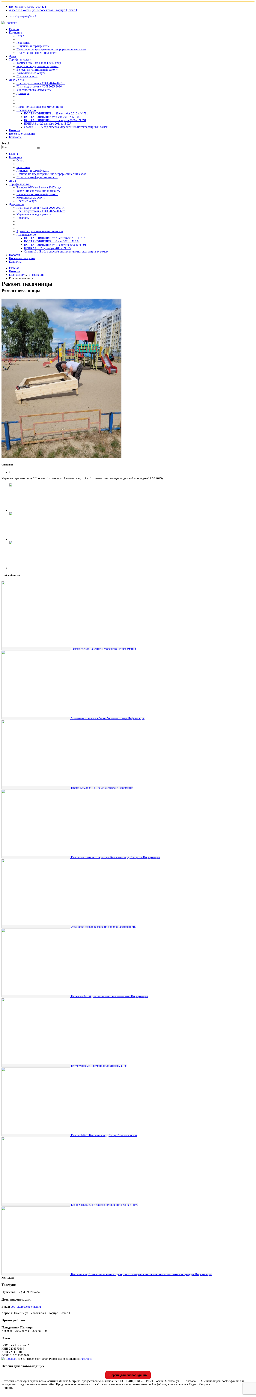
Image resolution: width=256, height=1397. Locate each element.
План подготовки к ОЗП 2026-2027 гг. (40, 83)
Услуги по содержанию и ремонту (38, 66)
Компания (15, 32)
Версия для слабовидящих (128, 1375)
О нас (20, 35)
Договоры (22, 93)
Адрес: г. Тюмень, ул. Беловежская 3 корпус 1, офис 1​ (43, 10)
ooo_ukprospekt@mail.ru (24, 16)
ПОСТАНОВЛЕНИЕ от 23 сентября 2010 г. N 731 (56, 113)
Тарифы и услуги (20, 59)
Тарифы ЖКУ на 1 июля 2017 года (38, 62)
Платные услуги (26, 76)
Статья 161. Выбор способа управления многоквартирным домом (66, 126)
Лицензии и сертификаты (32, 46)
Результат (86, 1358)
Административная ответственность (39, 106)
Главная (14, 29)
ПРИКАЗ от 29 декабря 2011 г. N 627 (47, 123)
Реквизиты (23, 42)
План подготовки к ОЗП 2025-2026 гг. (40, 86)
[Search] (38, 148)
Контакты (15, 137)
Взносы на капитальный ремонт (37, 69)
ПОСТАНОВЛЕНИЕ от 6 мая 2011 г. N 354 (51, 116)
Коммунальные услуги (31, 73)
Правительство (26, 110)
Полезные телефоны (22, 133)
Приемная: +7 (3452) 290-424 (27, 6)
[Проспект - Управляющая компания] (9, 22)
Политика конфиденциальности (37, 52)
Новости (14, 130)
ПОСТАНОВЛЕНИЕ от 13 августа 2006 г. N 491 (55, 120)
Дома (12, 56)
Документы (16, 79)
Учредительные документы (34, 89)
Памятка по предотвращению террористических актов (51, 49)
